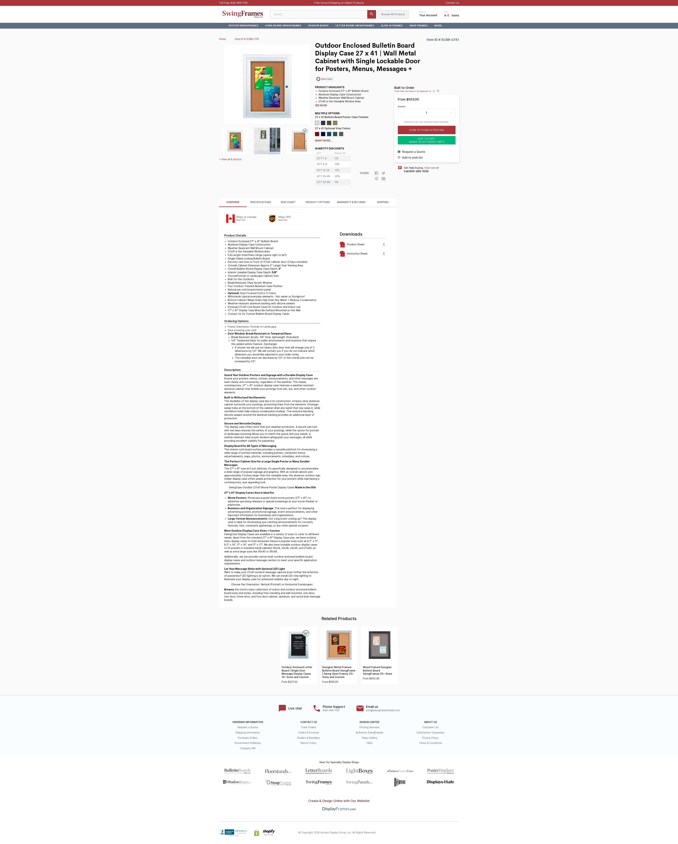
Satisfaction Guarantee (430, 732)
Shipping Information (248, 732)
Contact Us (452, 2)
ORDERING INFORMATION (247, 722)
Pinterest (441, 833)
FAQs (370, 743)
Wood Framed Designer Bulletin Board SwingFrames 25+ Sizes (377, 670)
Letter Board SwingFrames (354, 25)
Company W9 (247, 748)
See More (321, 105)
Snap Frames (418, 25)
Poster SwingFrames (243, 25)
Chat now (430, 167)
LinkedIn (449, 833)
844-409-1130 (239, 2)
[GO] (371, 14)
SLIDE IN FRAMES (392, 25)
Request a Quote (247, 727)
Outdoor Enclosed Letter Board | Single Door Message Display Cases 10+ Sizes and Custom (297, 672)
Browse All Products (393, 14)
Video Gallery (369, 737)
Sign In (422, 11)
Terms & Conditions (430, 743)
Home (222, 39)
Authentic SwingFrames (369, 732)
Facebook (426, 833)
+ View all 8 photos (230, 159)
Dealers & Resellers (308, 737)
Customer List (430, 727)
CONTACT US (308, 722)
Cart (446, 11)
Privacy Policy (430, 737)
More (438, 25)
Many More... (323, 140)
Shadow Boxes (318, 25)
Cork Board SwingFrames (283, 25)
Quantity (401, 106)
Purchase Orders (248, 737)
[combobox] (323, 14)
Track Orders (308, 727)
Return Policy (308, 743)
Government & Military (247, 743)
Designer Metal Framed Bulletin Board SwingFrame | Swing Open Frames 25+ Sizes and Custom (338, 672)
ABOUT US (430, 722)
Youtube (457, 833)
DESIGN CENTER (369, 722)
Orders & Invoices (308, 732)
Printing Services (369, 727)
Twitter (434, 833)
